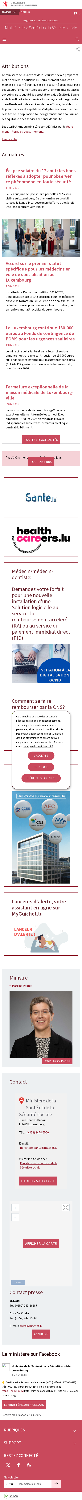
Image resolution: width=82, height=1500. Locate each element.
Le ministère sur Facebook (24, 1405)
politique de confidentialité (38, 746)
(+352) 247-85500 (38, 1132)
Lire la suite (9, 139)
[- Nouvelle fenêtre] (41, 497)
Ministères (25, 11)
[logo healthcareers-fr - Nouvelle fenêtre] (41, 540)
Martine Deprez (22, 986)
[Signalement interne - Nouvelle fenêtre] (41, 936)
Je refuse (41, 767)
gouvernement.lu (9, 11)
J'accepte (41, 756)
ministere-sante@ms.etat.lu (38, 1148)
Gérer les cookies (41, 778)
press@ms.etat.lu (31, 1326)
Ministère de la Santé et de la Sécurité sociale (38, 1165)
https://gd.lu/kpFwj (13, 1391)
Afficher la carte (41, 1243)
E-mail (10, 1484)
